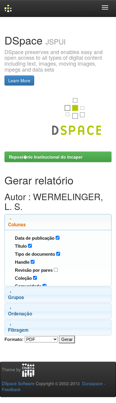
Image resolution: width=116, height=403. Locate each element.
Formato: (13, 339)
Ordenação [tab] (20, 313)
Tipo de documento (35, 254)
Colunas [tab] (17, 224)
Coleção (23, 278)
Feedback (11, 389)
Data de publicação (34, 238)
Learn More (19, 80)
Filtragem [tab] (18, 330)
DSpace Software (18, 383)
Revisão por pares (34, 270)
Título (21, 246)
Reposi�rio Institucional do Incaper (45, 157)
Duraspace (92, 383)
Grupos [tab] (16, 297)
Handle (22, 262)
